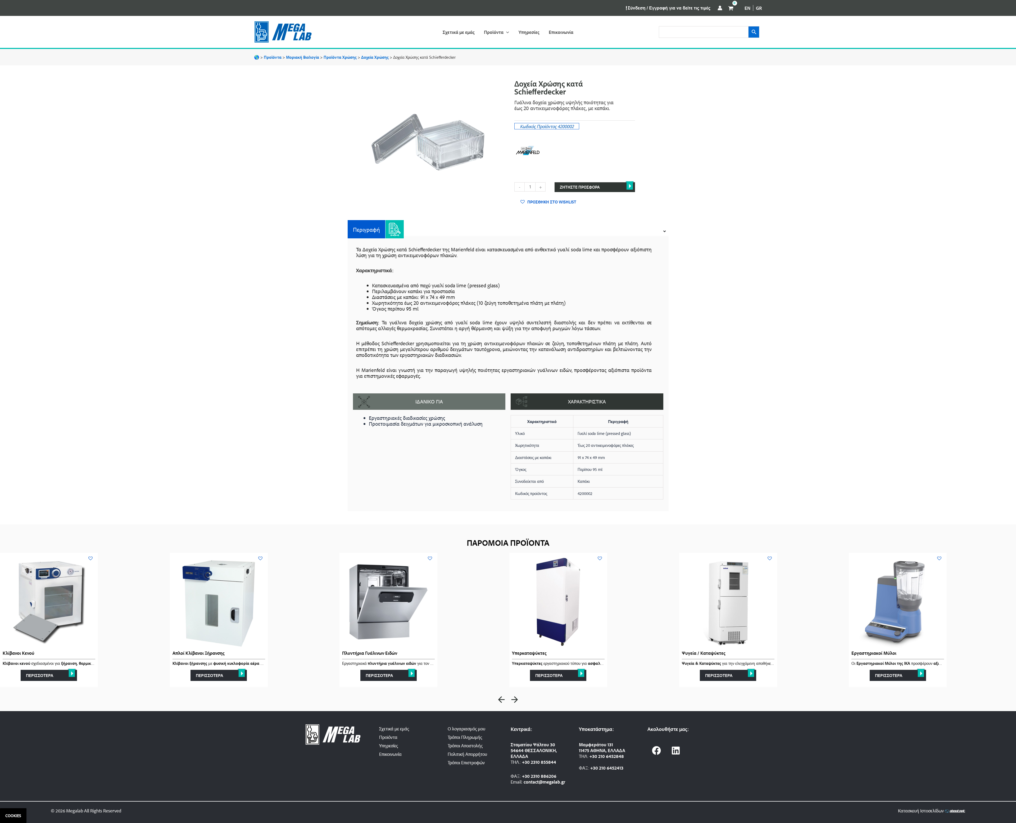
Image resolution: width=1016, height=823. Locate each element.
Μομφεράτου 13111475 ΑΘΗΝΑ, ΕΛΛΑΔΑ (602, 747)
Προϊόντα (388, 737)
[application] (506, 32)
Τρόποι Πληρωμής (465, 737)
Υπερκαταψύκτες (529, 653)
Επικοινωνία (390, 754)
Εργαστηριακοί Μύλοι (873, 653)
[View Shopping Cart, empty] (731, 7)
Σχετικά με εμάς (394, 728)
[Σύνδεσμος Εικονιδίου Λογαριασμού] (720, 8)
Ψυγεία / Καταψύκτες (703, 653)
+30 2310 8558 (536, 762)
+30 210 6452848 (606, 756)
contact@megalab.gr (544, 782)
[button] (501, 699)
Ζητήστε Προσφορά (580, 187)
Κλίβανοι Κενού (18, 653)
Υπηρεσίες (388, 745)
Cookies (13, 815)
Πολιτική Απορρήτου (467, 754)
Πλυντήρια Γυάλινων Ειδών (369, 653)
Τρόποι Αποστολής (465, 745)
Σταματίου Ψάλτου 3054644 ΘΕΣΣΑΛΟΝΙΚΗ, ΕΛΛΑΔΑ (534, 750)
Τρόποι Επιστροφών (466, 762)
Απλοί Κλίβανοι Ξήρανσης (198, 653)
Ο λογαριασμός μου (466, 728)
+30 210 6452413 (606, 768)
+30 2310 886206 (539, 776)
